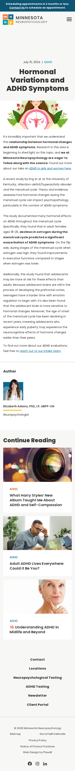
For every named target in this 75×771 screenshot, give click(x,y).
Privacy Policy (37, 740)
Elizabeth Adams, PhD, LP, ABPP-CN (28, 406)
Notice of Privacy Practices (37, 746)
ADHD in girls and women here (50, 168)
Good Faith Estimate (52, 734)
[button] (69, 19)
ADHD (48, 62)
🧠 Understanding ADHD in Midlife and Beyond (34, 629)
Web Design (31, 752)
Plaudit (47, 752)
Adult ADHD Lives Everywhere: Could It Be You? (37, 566)
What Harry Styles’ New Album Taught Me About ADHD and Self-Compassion (36, 500)
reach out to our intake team (40, 351)
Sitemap (15, 734)
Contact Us (17, 7)
